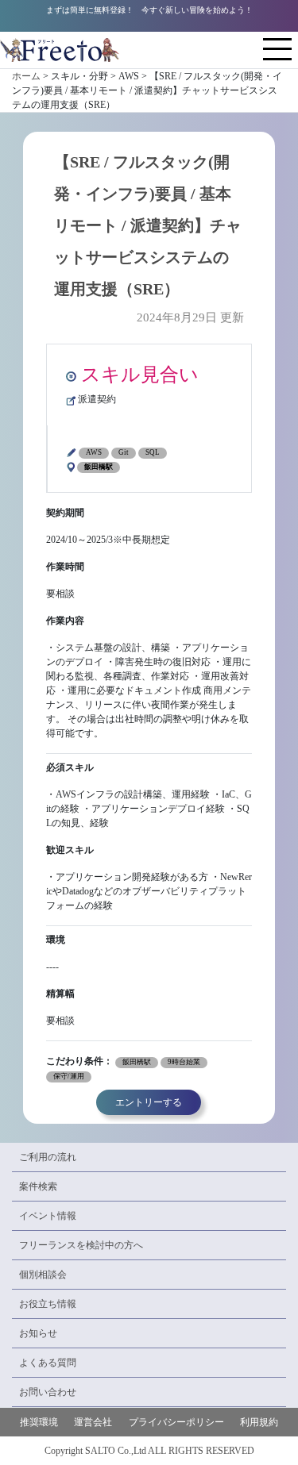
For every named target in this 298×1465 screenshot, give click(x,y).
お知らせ (38, 1333)
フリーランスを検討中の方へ (81, 1245)
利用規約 (259, 1422)
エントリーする (148, 1102)
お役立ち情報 (47, 1303)
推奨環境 (39, 1422)
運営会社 (93, 1422)
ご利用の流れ (47, 1157)
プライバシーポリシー (176, 1422)
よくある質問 (47, 1362)
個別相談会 (43, 1274)
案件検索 (38, 1186)
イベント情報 (47, 1215)
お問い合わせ (47, 1392)
